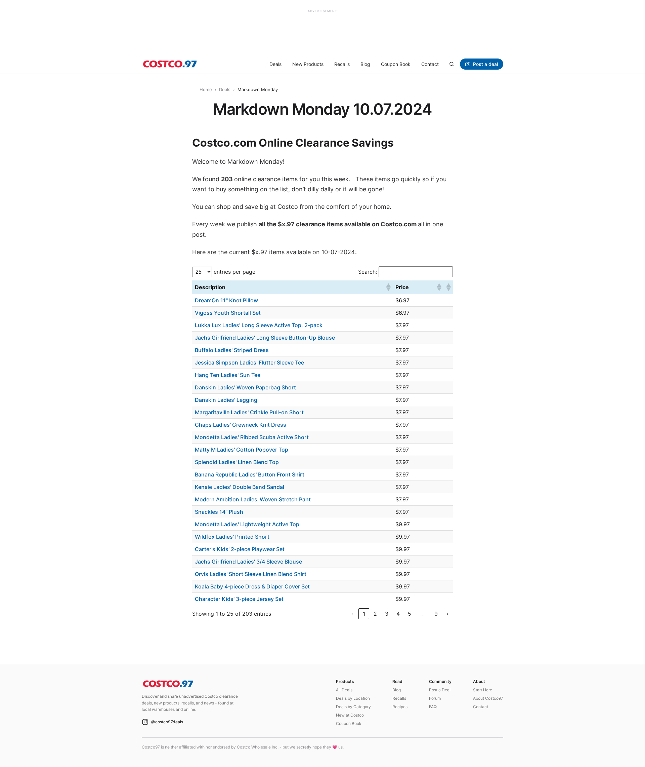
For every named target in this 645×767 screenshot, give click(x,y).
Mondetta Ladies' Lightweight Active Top (247, 524)
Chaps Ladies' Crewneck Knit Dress (240, 424)
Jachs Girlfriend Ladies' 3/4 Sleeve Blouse (248, 561)
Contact (430, 64)
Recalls (342, 64)
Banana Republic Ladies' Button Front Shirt (249, 474)
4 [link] (398, 613)
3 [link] (386, 613)
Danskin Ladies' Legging (226, 399)
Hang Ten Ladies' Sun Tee (227, 375)
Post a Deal (439, 689)
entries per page (234, 271)
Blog (365, 64)
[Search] (451, 63)
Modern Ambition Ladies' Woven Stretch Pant (253, 499)
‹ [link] (352, 613)
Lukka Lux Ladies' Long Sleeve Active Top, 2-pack (258, 325)
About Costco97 (488, 698)
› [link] (447, 613)
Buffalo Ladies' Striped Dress (232, 350)
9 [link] (436, 613)
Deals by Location (353, 698)
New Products (308, 64)
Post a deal (485, 64)
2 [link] (375, 613)
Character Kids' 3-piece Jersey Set (239, 599)
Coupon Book (396, 64)
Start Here (482, 689)
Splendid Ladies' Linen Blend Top (237, 462)
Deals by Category (353, 706)
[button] (388, 287)
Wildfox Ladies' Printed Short (232, 536)
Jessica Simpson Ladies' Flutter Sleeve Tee (249, 362)
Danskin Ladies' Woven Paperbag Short (245, 387)
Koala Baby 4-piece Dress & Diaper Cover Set (252, 586)
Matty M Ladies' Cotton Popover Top (241, 449)
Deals (275, 64)
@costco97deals (167, 721)
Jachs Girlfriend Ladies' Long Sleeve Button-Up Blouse (265, 337)
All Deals (344, 689)
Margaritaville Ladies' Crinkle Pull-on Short (249, 412)
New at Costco (350, 715)
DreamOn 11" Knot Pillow (226, 300)
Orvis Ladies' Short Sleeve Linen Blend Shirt (250, 574)
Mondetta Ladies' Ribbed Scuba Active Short (252, 437)
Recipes (399, 706)
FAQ (433, 706)
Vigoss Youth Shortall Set (228, 312)
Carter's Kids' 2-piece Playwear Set (240, 549)
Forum (435, 698)
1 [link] (364, 613)
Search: (367, 271)
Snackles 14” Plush (219, 511)
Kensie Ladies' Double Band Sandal (239, 487)
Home (206, 89)
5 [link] (409, 613)
